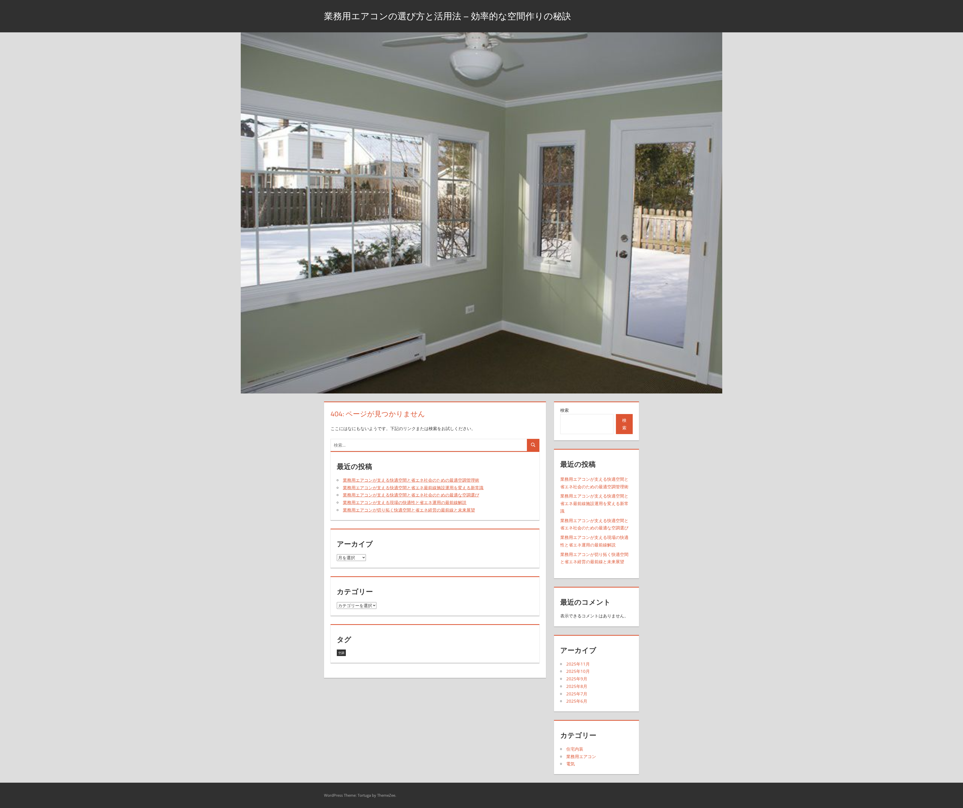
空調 (341, 653)
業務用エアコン (581, 756)
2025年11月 (578, 664)
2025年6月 (576, 701)
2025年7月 (576, 694)
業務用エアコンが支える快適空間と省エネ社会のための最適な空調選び (411, 495)
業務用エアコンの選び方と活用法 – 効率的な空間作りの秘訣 (447, 16)
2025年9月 (576, 679)
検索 (564, 410)
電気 (570, 764)
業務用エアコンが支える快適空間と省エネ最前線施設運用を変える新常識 (413, 488)
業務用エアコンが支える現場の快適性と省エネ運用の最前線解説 (404, 502)
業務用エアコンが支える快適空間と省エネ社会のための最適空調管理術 (411, 480)
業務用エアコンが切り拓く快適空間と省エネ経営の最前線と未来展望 (409, 510)
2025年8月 (576, 686)
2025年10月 (578, 671)
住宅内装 (574, 749)
